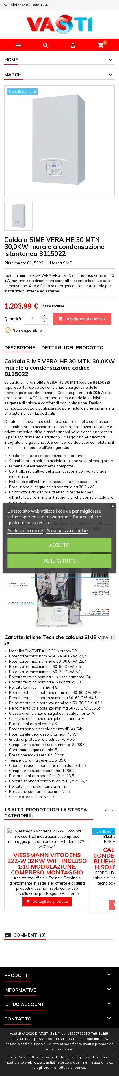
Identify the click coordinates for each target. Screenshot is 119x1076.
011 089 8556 (37, 5)
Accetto (59, 545)
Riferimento (15, 263)
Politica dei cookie (25, 530)
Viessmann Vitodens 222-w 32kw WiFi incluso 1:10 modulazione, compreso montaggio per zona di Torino (47, 866)
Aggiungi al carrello (81, 319)
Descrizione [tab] (19, 347)
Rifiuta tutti (59, 561)
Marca (56, 263)
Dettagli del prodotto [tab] (72, 347)
